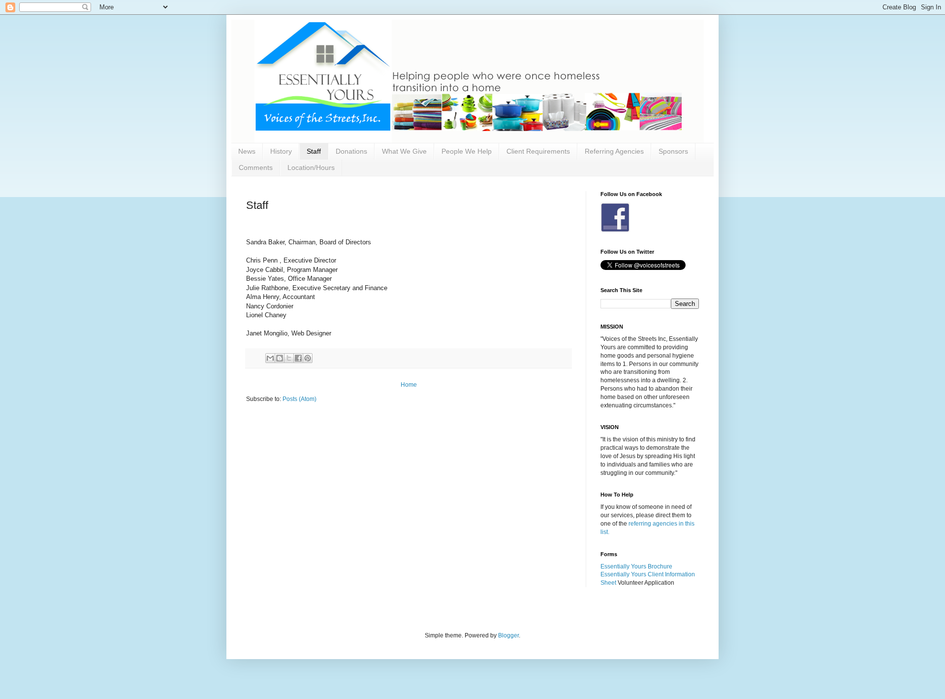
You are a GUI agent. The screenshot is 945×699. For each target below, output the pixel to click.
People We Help (466, 151)
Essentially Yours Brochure (636, 566)
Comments (256, 167)
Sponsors (673, 151)
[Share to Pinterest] (308, 358)
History (281, 151)
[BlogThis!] (279, 358)
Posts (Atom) (299, 399)
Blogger (508, 635)
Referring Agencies (614, 151)
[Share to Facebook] (298, 358)
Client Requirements (538, 151)
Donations (351, 151)
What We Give (404, 151)
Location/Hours (311, 167)
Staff (314, 151)
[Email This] (270, 358)
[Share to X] (289, 358)
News (246, 151)
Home (409, 384)
